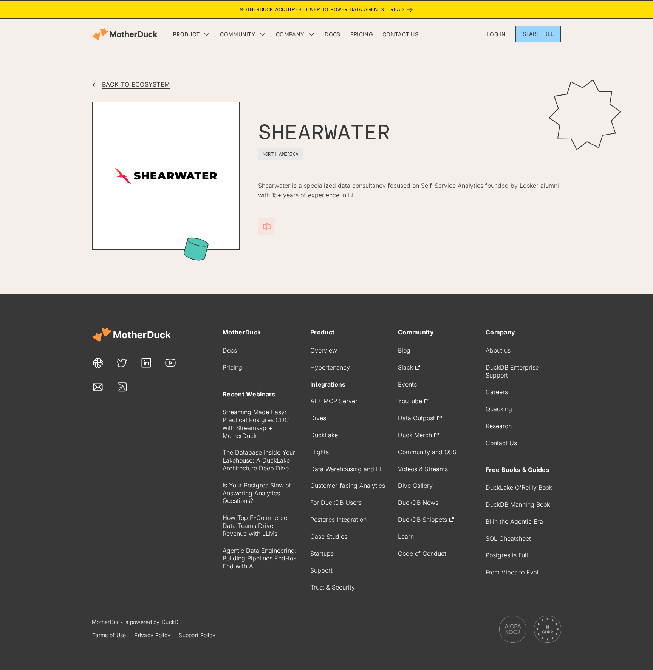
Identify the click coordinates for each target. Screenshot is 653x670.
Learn (406, 536)
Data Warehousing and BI (345, 469)
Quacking (499, 409)
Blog (404, 350)
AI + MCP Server (333, 401)
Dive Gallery (415, 485)
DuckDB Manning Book (518, 504)
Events (407, 384)
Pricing (232, 367)
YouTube (410, 401)
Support (321, 570)
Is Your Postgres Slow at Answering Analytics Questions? (257, 493)
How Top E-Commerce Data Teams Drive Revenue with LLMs (255, 525)
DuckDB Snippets (422, 519)
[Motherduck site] (131, 335)
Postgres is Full (507, 555)
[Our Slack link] (98, 363)
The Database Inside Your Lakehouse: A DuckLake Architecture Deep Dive (259, 460)
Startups (322, 553)
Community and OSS (427, 452)
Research (499, 426)
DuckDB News (418, 502)
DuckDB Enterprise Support (512, 371)
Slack (405, 367)
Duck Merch (415, 435)
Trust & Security (332, 587)
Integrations (327, 384)
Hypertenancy (330, 367)
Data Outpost (416, 418)
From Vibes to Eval (512, 572)
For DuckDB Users (336, 502)
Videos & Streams (423, 469)
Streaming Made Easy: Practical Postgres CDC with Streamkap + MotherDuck (256, 423)
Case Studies (328, 536)
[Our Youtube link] (170, 363)
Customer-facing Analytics (347, 485)
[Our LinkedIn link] (146, 363)
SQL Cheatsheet (508, 538)
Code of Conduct (422, 553)
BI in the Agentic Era (514, 521)
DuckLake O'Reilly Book (519, 487)
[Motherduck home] (125, 34)
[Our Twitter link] (122, 363)
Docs (230, 350)
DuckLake (324, 435)
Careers (497, 392)
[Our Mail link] (98, 387)
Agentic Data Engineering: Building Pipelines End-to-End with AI (260, 558)
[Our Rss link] (122, 387)
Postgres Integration (338, 519)
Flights (319, 452)
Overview (323, 350)
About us (498, 350)
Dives (318, 418)
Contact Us (501, 443)
